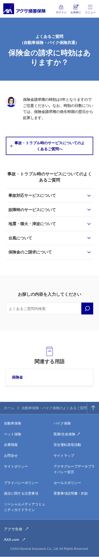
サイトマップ (64, 456)
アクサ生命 (13, 529)
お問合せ (11, 456)
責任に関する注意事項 (21, 493)
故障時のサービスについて (32, 209)
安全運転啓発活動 (67, 445)
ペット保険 (12, 434)
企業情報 (11, 445)
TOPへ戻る (93, 408)
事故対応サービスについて (32, 195)
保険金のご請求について (30, 252)
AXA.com (11, 539)
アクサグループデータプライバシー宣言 (74, 469)
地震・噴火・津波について (32, 223)
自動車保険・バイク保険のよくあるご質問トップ (59, 408)
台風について (20, 238)
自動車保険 (12, 423)
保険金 (17, 377)
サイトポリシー (16, 466)
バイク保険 (62, 423)
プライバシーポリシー (21, 483)
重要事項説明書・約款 (71, 493)
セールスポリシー (67, 483)
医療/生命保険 (64, 434)
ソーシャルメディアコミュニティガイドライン (24, 507)
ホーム (9, 408)
